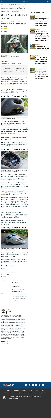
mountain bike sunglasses (13, 191)
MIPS (12, 91)
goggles (3, 194)
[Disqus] (21, 364)
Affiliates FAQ (16, 11)
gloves (12, 133)
